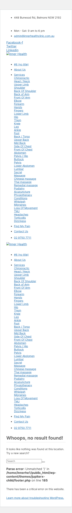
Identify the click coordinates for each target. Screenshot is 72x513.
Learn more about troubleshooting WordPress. (35, 497)
